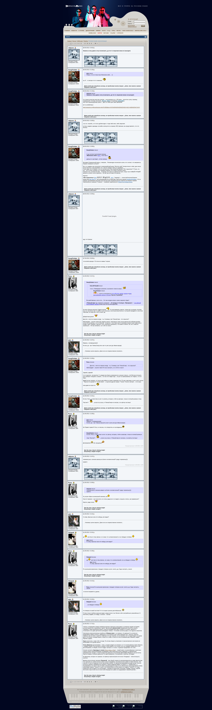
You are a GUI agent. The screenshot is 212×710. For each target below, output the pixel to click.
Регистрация (131, 25)
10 (87, 43)
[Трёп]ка (86, 41)
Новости (74, 30)
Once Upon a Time (110, 650)
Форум (100, 33)
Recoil (119, 30)
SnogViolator (72, 70)
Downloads (92, 33)
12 (91, 43)
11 (89, 43)
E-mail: (129, 21)
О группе (81, 30)
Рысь (70, 276)
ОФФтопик (80, 41)
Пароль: (130, 23)
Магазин (106, 33)
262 (95, 43)
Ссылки (112, 33)
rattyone (71, 48)
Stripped (71, 532)
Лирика (98, 30)
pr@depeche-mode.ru (126, 691)
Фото (104, 30)
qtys (69, 340)
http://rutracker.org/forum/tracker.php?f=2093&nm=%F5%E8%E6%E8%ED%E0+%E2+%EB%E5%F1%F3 (111, 107)
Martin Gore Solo (140, 30)
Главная (67, 30)
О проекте (120, 33)
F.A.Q (108, 30)
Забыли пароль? (132, 26)
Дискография (90, 30)
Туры (113, 30)
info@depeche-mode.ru (128, 689)
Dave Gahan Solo (127, 30)
